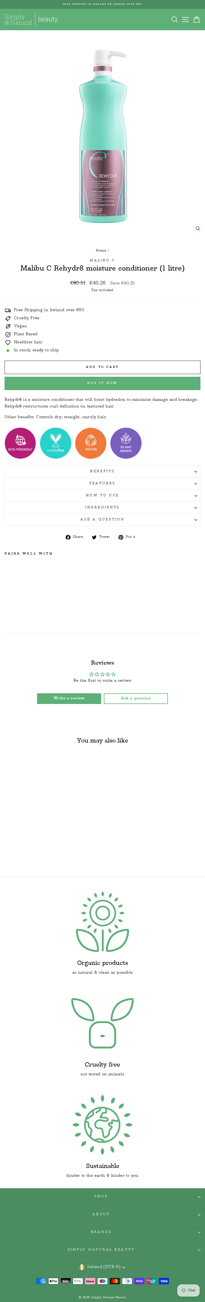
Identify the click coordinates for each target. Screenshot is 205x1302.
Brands (101, 1232)
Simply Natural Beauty (101, 1250)
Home (101, 250)
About (101, 1215)
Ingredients (102, 508)
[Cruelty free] (102, 1023)
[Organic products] (102, 922)
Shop (101, 1197)
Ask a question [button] (136, 699)
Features (102, 484)
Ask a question (102, 520)
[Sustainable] (102, 1125)
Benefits (102, 472)
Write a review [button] (69, 699)
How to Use (102, 496)
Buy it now (102, 383)
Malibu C (102, 261)
